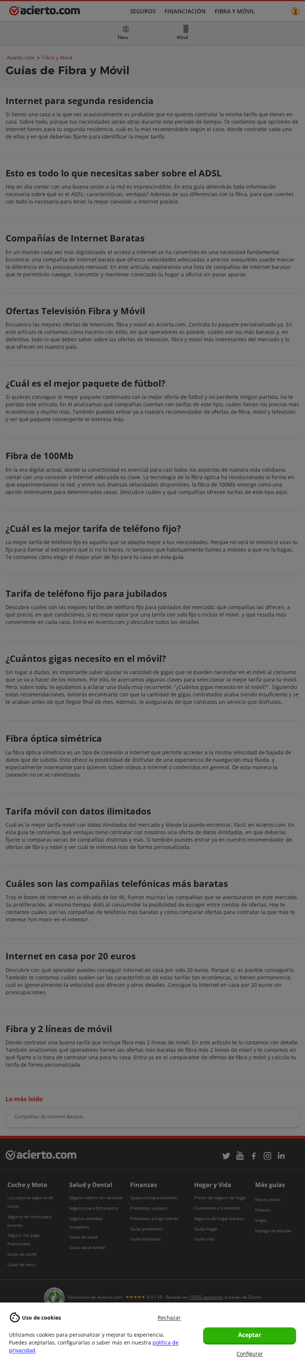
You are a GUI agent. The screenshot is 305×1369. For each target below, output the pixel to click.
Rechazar (169, 1317)
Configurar (250, 1353)
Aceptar (249, 1335)
